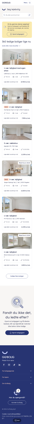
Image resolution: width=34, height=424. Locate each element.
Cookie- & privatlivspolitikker (11, 414)
